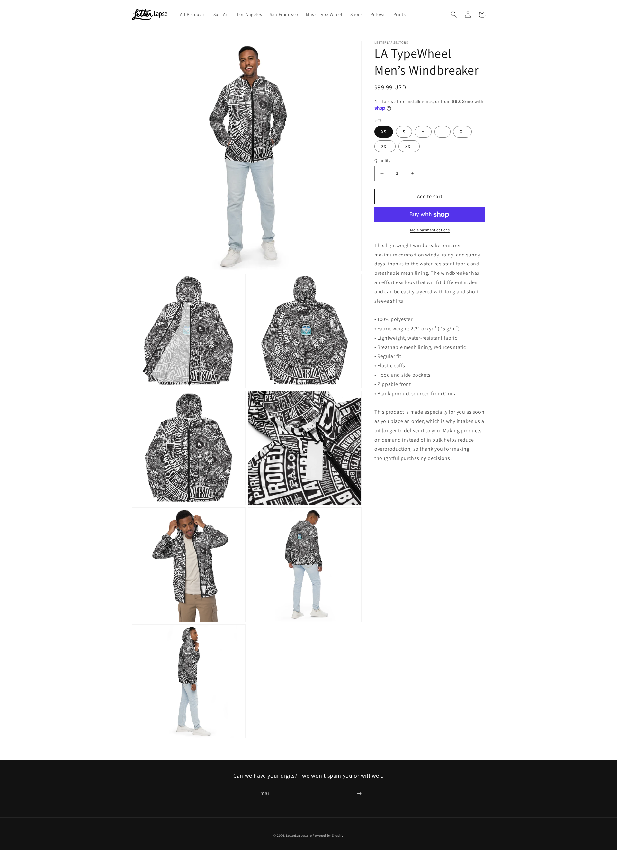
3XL (409, 146)
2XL (385, 146)
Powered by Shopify (328, 835)
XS (383, 132)
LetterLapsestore (299, 835)
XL (462, 132)
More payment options (430, 230)
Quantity (382, 160)
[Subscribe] (359, 793)
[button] (454, 14)
